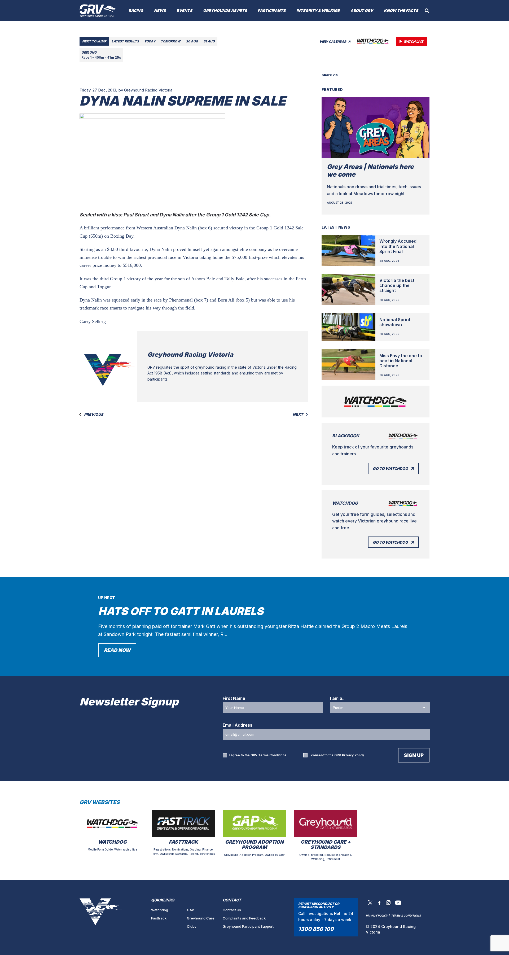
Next (298, 414)
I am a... (337, 698)
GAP (190, 910)
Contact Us (232, 910)
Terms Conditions (272, 755)
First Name (234, 698)
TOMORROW (171, 41)
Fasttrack (158, 918)
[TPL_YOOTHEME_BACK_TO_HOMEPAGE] (98, 10)
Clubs (191, 926)
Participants (272, 10)
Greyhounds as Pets (225, 10)
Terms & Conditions (406, 915)
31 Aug (209, 41)
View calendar (333, 41)
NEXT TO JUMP (94, 41)
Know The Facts (401, 10)
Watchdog (159, 910)
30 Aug (192, 41)
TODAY (149, 41)
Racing (136, 10)
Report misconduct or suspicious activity (318, 905)
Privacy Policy (353, 755)
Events (184, 10)
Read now (117, 650)
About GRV (361, 10)
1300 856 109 (316, 929)
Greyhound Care (200, 918)
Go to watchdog (390, 468)
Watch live (413, 41)
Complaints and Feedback (244, 918)
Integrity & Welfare (318, 10)
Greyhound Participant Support (248, 926)
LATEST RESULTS (125, 41)
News (160, 10)
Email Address (237, 725)
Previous (93, 414)
